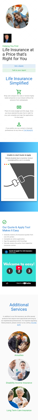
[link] (19, 127)
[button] (19, 95)
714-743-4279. (28, 130)
